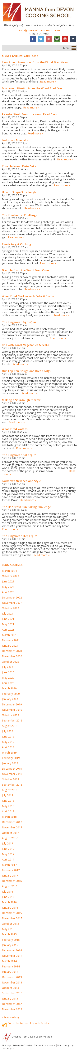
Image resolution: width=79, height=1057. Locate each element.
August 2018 (9, 790)
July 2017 (7, 843)
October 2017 (10, 833)
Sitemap (6, 1045)
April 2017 (8, 859)
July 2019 (7, 731)
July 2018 (7, 795)
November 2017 (12, 827)
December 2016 (12, 881)
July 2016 (7, 891)
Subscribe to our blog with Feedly (28, 1023)
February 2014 (11, 966)
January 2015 (10, 945)
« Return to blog (10, 1017)
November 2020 (12, 656)
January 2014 (10, 972)
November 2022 (12, 603)
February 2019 (11, 758)
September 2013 (12, 993)
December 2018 (12, 768)
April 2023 (8, 592)
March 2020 (9, 688)
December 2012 (12, 1004)
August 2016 (9, 886)
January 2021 (10, 645)
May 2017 (8, 854)
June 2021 (8, 619)
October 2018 (10, 779)
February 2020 (11, 694)
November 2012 (12, 1009)
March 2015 (9, 934)
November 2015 (12, 918)
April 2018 (8, 811)
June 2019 (8, 736)
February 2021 (11, 640)
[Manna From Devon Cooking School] (39, 22)
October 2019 (10, 715)
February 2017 (11, 870)
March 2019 (9, 752)
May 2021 (8, 624)
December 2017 (12, 822)
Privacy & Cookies (22, 1045)
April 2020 (8, 683)
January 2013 (10, 998)
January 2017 (10, 875)
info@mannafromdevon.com (39, 30)
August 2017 (9, 838)
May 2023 (8, 587)
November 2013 (12, 982)
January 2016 (10, 907)
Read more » (48, 81)
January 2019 (10, 763)
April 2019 (8, 747)
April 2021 (8, 629)
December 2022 (12, 597)
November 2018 (12, 774)
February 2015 (11, 939)
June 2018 (8, 800)
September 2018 (12, 784)
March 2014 (9, 961)
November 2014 (12, 956)
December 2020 (12, 651)
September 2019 (12, 720)
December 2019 (12, 704)
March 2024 (9, 571)
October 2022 (10, 608)
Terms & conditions (44, 1045)
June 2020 (8, 672)
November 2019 (12, 710)
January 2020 (10, 699)
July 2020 (7, 667)
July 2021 (7, 613)
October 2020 (10, 661)
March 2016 (9, 902)
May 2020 (8, 677)
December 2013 (12, 977)
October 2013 (10, 988)
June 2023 (8, 581)
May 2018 (8, 806)
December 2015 (12, 913)
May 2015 (8, 929)
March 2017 (9, 865)
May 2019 (8, 742)
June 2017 (8, 849)
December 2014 (12, 950)
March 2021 (9, 635)
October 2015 (10, 923)
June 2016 (8, 897)
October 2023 (10, 576)
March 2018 (9, 816)
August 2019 (9, 726)
